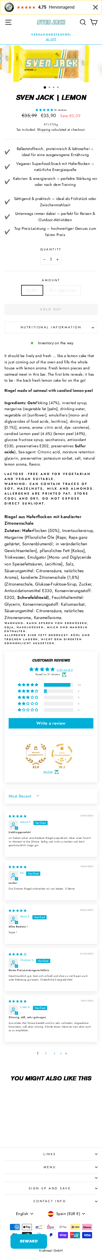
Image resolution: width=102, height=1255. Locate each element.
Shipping (43, 129)
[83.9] (35, 754)
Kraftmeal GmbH (51, 1250)
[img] (17, 816)
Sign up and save (50, 1188)
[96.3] (62, 754)
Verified (48, 772)
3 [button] (54, 1053)
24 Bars (32, 290)
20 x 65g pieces (62, 290)
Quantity (50, 249)
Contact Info (49, 1201)
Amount (51, 280)
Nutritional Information (51, 327)
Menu (50, 1167)
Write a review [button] (50, 723)
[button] (45, 110)
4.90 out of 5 (65, 670)
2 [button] (46, 1053)
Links (49, 1154)
